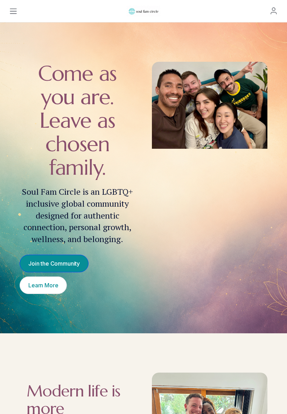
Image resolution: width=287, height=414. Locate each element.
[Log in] (274, 11)
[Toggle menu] (13, 11)
